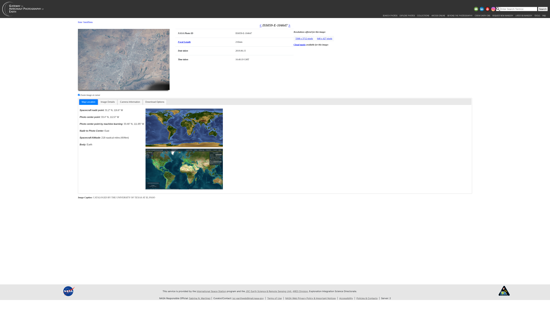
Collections (423, 15)
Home (80, 22)
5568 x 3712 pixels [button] (304, 38)
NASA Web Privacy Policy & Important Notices (310, 298)
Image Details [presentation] (108, 102)
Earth (86, 144)
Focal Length (184, 42)
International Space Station (211, 291)
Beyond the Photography (460, 15)
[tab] (88, 102)
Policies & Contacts (367, 298)
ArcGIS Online (438, 15)
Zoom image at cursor (90, 95)
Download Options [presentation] (154, 102)
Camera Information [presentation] (130, 102)
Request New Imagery (502, 15)
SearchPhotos (88, 22)
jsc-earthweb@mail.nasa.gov (248, 298)
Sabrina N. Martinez (200, 298)
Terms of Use (274, 298)
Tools (537, 15)
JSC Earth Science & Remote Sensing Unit (268, 291)
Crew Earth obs (482, 15)
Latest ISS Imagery (523, 15)
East (94, 131)
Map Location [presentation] (88, 102)
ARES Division (300, 291)
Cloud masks (300, 44)
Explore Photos (407, 15)
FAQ (544, 15)
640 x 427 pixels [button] (324, 38)
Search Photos (390, 15)
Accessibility (346, 298)
